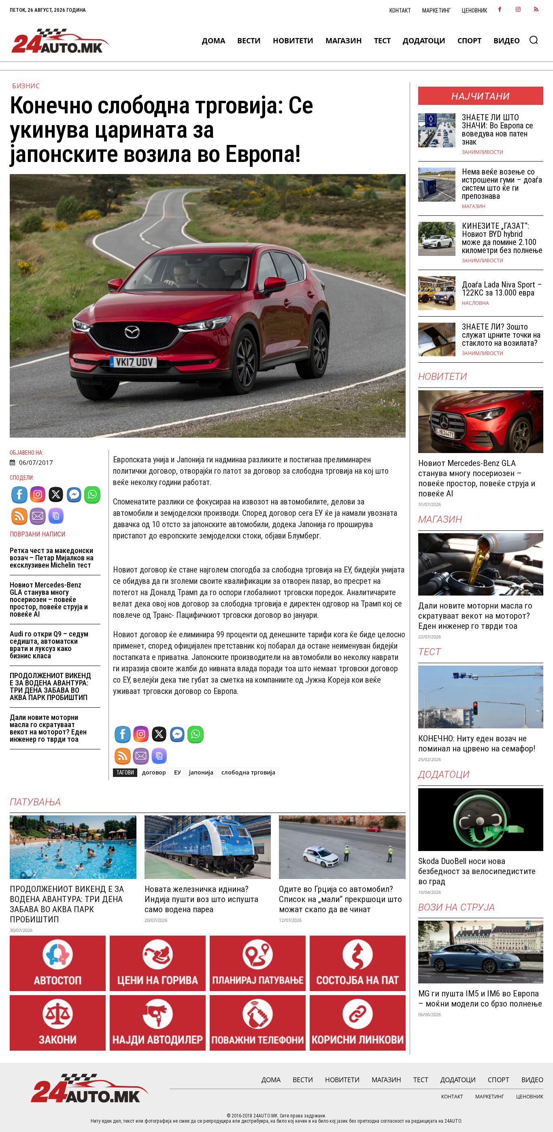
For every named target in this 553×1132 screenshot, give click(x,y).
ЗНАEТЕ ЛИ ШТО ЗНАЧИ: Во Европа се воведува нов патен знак (497, 130)
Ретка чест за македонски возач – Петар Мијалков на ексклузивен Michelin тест (52, 557)
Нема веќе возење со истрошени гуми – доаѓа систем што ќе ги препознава (502, 184)
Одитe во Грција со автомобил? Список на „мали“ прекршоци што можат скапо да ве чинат (340, 899)
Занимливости (482, 152)
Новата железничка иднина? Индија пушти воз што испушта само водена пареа (201, 899)
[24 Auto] (61, 40)
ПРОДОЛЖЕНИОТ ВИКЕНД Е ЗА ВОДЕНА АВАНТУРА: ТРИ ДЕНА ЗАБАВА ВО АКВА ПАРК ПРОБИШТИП (50, 686)
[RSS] (536, 10)
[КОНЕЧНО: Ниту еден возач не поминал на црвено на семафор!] (481, 697)
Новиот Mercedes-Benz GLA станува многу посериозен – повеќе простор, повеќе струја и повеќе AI (49, 599)
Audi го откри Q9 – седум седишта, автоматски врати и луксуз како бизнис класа (49, 645)
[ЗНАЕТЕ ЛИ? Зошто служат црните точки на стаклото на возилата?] (437, 340)
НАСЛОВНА (475, 303)
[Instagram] (518, 10)
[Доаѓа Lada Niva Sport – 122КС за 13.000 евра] (437, 293)
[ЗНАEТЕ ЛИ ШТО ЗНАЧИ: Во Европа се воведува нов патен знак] (437, 130)
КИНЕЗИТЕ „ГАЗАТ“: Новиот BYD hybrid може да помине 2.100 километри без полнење (502, 238)
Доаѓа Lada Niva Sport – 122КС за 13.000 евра (502, 289)
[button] (533, 39)
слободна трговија (248, 772)
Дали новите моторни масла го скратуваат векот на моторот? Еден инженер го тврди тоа (48, 728)
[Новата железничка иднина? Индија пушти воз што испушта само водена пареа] (208, 847)
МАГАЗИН (473, 206)
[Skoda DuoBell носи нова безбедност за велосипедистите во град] (481, 819)
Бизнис (26, 86)
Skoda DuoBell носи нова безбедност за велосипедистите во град (477, 871)
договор (154, 772)
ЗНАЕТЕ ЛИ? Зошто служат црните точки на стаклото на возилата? (501, 335)
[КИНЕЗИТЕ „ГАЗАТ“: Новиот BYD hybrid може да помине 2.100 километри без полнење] (437, 239)
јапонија (201, 772)
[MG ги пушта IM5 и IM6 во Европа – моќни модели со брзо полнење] (481, 952)
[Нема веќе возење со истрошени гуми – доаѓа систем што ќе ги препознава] (437, 185)
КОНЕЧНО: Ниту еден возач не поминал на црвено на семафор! (477, 743)
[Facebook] (500, 10)
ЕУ (177, 772)
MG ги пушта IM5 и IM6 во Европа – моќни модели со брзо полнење (480, 999)
